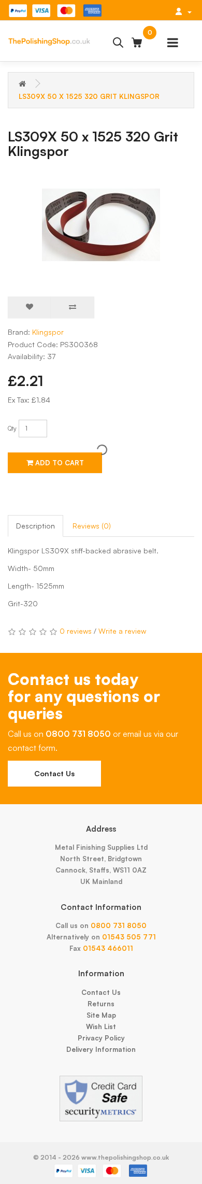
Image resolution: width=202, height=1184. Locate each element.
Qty (12, 428)
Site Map (101, 1015)
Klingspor (48, 331)
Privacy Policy (101, 1038)
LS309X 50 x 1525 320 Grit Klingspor (89, 96)
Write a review (122, 630)
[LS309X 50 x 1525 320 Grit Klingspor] (101, 225)
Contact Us (54, 773)
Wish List (101, 1026)
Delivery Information (101, 1049)
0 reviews (76, 630)
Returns (101, 1004)
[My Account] (183, 11)
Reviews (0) (92, 525)
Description (35, 525)
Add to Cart (58, 463)
